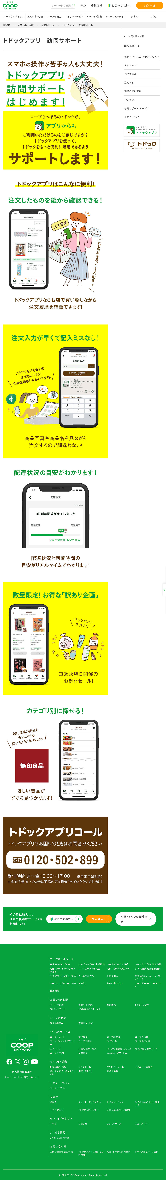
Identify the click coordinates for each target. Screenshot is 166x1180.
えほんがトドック (115, 1102)
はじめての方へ (121, 5)
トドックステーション (88, 1109)
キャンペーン (131, 65)
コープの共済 (113, 1036)
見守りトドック (132, 117)
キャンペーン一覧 (115, 1066)
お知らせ (82, 1123)
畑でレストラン (85, 1071)
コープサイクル (57, 1088)
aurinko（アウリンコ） (118, 1052)
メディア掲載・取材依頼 (146, 1151)
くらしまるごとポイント (89, 1008)
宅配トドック (47, 25)
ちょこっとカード (58, 1008)
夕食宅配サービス (87, 1048)
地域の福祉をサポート (146, 1048)
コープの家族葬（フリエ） (119, 1048)
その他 (81, 983)
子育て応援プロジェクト (119, 1109)
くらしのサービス (60, 1032)
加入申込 (149, 5)
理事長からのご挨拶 (60, 964)
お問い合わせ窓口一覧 (61, 1151)
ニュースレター (142, 1123)
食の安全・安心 (86, 1022)
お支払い (129, 99)
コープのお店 (56, 1004)
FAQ (83, 5)
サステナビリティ (114, 16)
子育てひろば (56, 1109)
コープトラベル (57, 1036)
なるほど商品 (57, 1022)
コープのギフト (57, 1052)
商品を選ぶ (130, 74)
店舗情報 (96, 5)
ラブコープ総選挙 (143, 1066)
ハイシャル (112, 1041)
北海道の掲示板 (58, 1066)
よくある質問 (57, 1132)
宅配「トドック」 (85, 1004)
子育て (54, 1097)
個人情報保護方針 (22, 1071)
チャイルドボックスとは (89, 1102)
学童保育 (83, 1052)
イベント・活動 (58, 1061)
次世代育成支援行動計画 (147, 968)
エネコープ (55, 1048)
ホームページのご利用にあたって (22, 1077)
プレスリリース (114, 1123)
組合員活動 (112, 1071)
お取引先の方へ (115, 983)
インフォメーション (61, 1118)
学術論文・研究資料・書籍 (63, 975)
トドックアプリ (142, 1004)
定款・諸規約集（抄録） (118, 968)
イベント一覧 (84, 1066)
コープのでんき (142, 1041)
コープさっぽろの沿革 (118, 964)
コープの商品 (58, 1018)
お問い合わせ (58, 1146)
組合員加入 (112, 975)
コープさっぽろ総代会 (89, 968)
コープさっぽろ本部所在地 (148, 964)
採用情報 (54, 990)
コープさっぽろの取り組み (63, 983)
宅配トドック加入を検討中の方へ (142, 56)
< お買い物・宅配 (134, 36)
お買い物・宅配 (26, 25)
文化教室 (83, 1036)
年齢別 (53, 1102)
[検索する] (73, 5)
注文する (129, 82)
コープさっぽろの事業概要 (91, 964)
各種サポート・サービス (136, 108)
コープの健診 (85, 1041)
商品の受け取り (132, 91)
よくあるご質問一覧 (60, 1137)
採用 (154, 16)
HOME (7, 25)
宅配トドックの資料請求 (134, 919)
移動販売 (111, 1004)
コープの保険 (141, 1036)
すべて (53, 1123)
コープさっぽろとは (61, 959)
